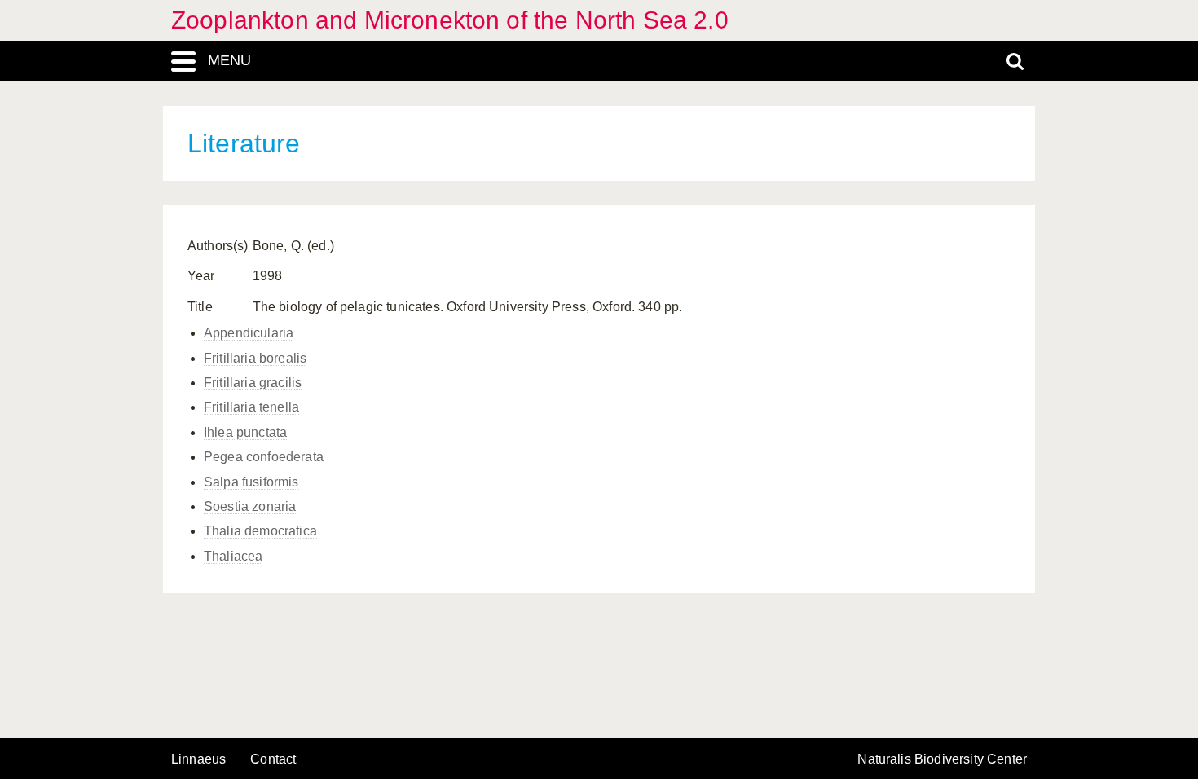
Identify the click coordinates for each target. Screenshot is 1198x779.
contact (273, 759)
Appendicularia (248, 333)
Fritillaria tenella (251, 407)
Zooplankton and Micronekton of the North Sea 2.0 (450, 20)
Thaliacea (233, 556)
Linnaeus (198, 759)
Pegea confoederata (264, 457)
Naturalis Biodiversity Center (942, 759)
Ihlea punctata (245, 432)
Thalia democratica (260, 531)
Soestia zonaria (250, 506)
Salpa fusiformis (251, 482)
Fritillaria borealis (255, 358)
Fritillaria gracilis (253, 383)
